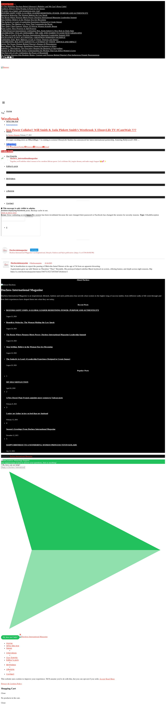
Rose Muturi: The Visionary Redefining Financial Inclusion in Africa (28, 46)
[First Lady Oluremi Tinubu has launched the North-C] (21, 172)
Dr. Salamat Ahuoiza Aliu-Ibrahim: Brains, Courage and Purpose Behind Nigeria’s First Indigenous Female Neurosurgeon (50, 55)
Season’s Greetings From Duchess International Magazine (30, 429)
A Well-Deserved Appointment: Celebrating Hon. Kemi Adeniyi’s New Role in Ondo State (37, 31)
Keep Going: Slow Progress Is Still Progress (18, 29)
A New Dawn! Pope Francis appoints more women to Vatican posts (34, 398)
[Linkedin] (6, 57)
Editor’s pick (12, 660)
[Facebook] (1, 57)
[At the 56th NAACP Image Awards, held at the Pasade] (62, 176)
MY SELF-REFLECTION (17, 382)
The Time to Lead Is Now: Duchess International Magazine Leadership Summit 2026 (35, 35)
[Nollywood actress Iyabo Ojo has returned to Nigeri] (104, 179)
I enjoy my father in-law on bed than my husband (27, 413)
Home (9, 111)
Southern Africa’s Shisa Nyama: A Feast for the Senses (23, 9)
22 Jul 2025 (48, 263)
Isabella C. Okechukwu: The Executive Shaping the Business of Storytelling (32, 48)
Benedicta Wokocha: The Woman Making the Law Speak (24, 15)
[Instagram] (3, 57)
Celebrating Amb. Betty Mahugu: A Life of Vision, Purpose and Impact (29, 40)
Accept (102, 679)
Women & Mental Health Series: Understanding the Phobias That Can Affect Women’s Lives (38, 51)
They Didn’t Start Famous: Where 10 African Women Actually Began (29, 26)
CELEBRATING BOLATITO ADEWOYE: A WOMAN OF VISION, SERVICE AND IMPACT (38, 42)
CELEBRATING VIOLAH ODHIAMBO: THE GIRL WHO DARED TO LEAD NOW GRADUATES (41, 33)
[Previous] (14, 4)
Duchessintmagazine (19, 263)
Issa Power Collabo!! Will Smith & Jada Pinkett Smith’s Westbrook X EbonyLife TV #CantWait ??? (71, 130)
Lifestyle (10, 669)
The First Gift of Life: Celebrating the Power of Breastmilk (24, 53)
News (9, 648)
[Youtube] (8, 57)
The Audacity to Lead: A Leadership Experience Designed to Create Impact (31, 22)
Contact (10, 203)
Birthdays (11, 664)
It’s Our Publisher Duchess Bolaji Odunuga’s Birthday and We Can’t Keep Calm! (34, 6)
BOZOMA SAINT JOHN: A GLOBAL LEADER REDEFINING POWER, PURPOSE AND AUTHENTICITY (44, 13)
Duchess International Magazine (21, 456)
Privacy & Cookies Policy (11, 684)
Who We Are (12, 121)
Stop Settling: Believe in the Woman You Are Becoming (23, 20)
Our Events (12, 657)
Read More (110, 679)
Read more (10, 145)
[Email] (11, 57)
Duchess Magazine (14, 135)
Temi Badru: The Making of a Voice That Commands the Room (26, 24)
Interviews (11, 653)
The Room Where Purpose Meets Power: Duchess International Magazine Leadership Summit (39, 17)
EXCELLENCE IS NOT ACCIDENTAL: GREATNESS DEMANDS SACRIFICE (33, 37)
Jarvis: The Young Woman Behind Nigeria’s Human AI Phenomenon (29, 44)
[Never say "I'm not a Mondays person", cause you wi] (145, 169)
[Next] (15, 4)
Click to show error (9, 213)
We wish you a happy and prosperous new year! (20, 11)
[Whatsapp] (13, 57)
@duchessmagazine (36, 263)
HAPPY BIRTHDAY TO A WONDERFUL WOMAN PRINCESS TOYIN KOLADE (41, 445)
